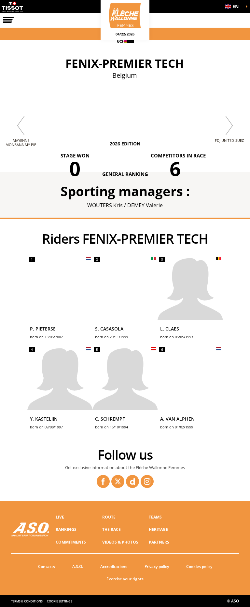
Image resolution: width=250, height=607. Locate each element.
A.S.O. (77, 566)
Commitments (71, 542)
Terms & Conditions (27, 601)
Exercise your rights (125, 579)
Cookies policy (199, 566)
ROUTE (109, 517)
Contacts (46, 566)
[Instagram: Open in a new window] (147, 481)
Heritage (158, 529)
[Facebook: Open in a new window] (103, 481)
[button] (233, 6)
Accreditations (113, 566)
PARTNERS (159, 542)
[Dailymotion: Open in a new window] (132, 481)
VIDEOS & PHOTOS (120, 542)
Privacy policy (157, 566)
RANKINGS (66, 529)
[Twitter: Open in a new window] (117, 481)
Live (60, 517)
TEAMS (155, 517)
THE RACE (111, 529)
